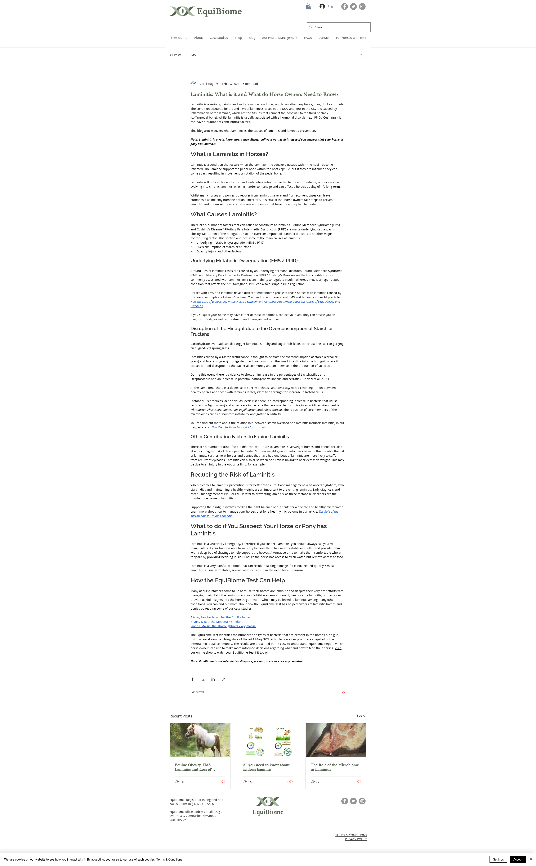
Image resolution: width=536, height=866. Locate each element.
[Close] (530, 859)
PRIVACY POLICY (356, 839)
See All (361, 715)
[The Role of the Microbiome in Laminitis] (336, 740)
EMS (193, 55)
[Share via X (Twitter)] (203, 679)
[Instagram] (362, 6)
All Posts (175, 55)
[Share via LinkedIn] (213, 679)
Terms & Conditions (169, 859)
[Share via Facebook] (193, 679)
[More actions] (342, 83)
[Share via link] (223, 679)
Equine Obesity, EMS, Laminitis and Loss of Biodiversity (193, 767)
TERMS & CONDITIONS (351, 835)
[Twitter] (353, 6)
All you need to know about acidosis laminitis (266, 767)
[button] (308, 6)
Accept (517, 859)
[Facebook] (344, 6)
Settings (498, 859)
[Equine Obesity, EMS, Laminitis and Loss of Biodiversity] (200, 740)
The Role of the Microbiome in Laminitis (335, 767)
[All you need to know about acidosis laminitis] (268, 740)
